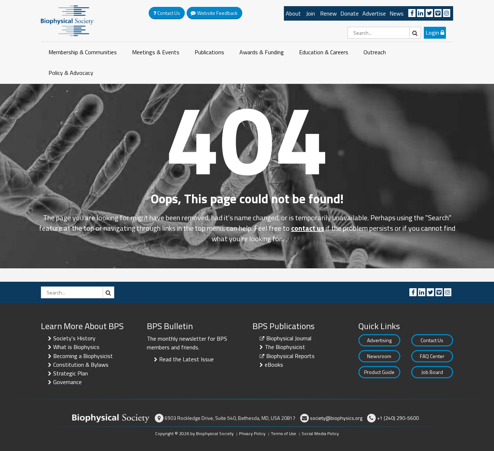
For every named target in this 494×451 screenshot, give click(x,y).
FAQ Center (432, 356)
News (396, 13)
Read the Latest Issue (186, 359)
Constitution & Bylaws (80, 364)
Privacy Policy (252, 433)
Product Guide (379, 372)
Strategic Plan (70, 373)
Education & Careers (323, 52)
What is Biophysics (76, 346)
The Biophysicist (285, 346)
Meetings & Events (155, 52)
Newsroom (379, 356)
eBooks (274, 364)
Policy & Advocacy (70, 72)
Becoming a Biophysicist (83, 356)
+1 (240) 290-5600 (398, 418)
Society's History (74, 338)
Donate (349, 13)
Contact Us (432, 340)
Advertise (374, 13)
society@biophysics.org (336, 418)
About (293, 13)
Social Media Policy (320, 433)
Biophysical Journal (288, 338)
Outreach (374, 52)
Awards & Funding (261, 52)
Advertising (379, 340)
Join (310, 13)
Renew (328, 13)
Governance (67, 382)
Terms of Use (283, 433)
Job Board (432, 372)
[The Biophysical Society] (67, 20)
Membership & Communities (82, 52)
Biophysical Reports (290, 356)
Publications (209, 52)
